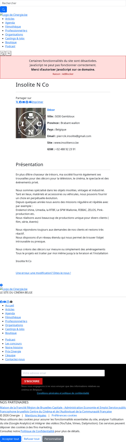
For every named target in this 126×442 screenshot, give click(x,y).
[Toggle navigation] (2, 53)
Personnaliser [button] (53, 439)
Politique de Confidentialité (37, 431)
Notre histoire (14, 347)
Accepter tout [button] (10, 439)
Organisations (14, 34)
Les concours (13, 343)
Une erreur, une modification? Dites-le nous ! (43, 273)
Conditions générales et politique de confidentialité (63, 393)
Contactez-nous (15, 359)
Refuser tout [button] (32, 439)
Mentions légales (35, 415)
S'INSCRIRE (32, 381)
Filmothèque (13, 26)
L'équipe (10, 355)
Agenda (10, 22)
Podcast (10, 46)
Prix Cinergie (13, 351)
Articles (9, 19)
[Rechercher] (3, 9)
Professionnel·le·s (16, 30)
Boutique (11, 42)
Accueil (9, 305)
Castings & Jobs (14, 38)
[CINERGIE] (13, 14)
